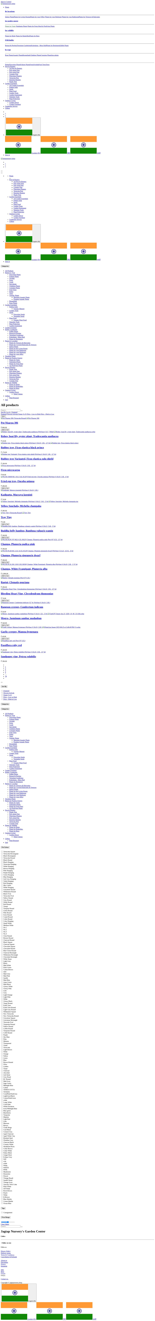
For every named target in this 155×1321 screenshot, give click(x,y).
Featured (6, 691)
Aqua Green (7, 982)
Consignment (7, 1212)
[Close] (2, 682)
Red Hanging (7, 883)
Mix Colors (7, 885)
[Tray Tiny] (16, 513)
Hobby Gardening (11, 329)
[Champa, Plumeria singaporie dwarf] (37, 551)
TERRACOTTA (9, 1090)
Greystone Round (9, 889)
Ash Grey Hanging (9, 879)
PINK (5, 1170)
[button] (9, 412)
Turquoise (6, 1115)
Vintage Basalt (8, 1178)
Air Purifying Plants (48, 26)
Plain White (7, 1186)
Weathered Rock (8, 1146)
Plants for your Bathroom (70, 17)
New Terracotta (8, 1014)
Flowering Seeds (19, 314)
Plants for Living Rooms (22, 17)
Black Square (7, 942)
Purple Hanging (8, 873)
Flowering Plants (14, 65)
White (5, 999)
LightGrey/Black (9, 1096)
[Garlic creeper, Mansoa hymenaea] (40, 627)
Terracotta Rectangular (10, 854)
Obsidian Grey (8, 1140)
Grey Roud (7, 1077)
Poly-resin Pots (14, 375)
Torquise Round (8, 908)
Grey (5, 993)
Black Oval (7, 894)
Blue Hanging (8, 877)
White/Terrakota (8, 1106)
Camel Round (8, 917)
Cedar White (7, 1151)
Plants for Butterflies (22, 36)
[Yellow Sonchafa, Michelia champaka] (39, 501)
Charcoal (6, 1071)
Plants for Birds (10, 36)
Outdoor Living (10, 390)
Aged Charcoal (8, 1134)
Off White (6, 1189)
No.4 (5, 934)
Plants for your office (16, 354)
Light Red (6, 1119)
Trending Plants (10, 356)
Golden (5, 1066)
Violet (5, 1045)
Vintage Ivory (8, 1182)
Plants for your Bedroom (53, 17)
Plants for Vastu (14, 360)
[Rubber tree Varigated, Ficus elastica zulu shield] (28, 454)
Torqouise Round (9, 1024)
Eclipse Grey (7, 1157)
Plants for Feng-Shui (34, 26)
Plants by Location (11, 341)
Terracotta (6, 1047)
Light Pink (6, 997)
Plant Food (13, 318)
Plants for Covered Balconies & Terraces (22, 345)
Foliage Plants (25, 65)
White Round (7, 902)
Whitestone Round (9, 892)
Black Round (7, 860)
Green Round (7, 911)
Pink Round (7, 913)
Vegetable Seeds (18, 316)
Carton (5, 1087)
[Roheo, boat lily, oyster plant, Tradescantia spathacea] (48, 432)
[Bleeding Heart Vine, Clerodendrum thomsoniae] (28, 589)
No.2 (5, 929)
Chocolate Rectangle (10, 957)
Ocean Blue (7, 1203)
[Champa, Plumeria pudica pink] (32, 539)
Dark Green (7, 967)
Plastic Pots (13, 369)
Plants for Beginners (53, 45)
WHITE (6, 1167)
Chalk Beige (7, 1127)
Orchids (36, 65)
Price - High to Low (10, 699)
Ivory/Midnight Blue (10, 1109)
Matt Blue (6, 980)
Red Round (7, 904)
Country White (8, 1144)
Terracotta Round (9, 858)
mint (4, 972)
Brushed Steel (8, 1138)
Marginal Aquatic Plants (21, 297)
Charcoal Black (8, 1142)
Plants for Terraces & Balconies (89, 17)
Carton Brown (8, 970)
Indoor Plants (9, 17)
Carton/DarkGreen (9, 1098)
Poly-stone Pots (14, 371)
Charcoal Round (8, 940)
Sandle (5, 978)
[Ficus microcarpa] (18, 465)
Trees (47, 65)
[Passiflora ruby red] (13, 641)
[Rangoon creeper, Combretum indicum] (25, 602)
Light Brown (7, 1050)
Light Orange (7, 995)
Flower (5, 1176)
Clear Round (7, 936)
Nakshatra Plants (21, 26)
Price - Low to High (10, 697)
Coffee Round (8, 1028)
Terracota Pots (14, 379)
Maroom (6, 1123)
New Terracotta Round (11, 1016)
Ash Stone (6, 1075)
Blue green (7, 1111)
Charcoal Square (8, 944)
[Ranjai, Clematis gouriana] (15, 578)
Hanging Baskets (15, 377)
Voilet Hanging (8, 881)
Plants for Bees (34, 36)
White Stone (7, 959)
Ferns (31, 65)
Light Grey (7, 961)
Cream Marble (8, 1201)
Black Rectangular (9, 856)
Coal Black (7, 1130)
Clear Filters (5, 1224)
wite (4, 1161)
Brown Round (8, 1062)
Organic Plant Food (20, 320)
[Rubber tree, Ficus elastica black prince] (39, 443)
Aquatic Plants (18, 55)
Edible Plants (64, 45)
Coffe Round (7, 1033)
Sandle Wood (7, 1180)
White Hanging (8, 866)
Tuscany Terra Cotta (10, 1184)
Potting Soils (13, 307)
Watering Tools (14, 322)
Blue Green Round (9, 951)
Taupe (5, 1069)
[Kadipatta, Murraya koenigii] (19, 490)
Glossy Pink (7, 988)
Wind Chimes (18, 394)
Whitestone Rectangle (10, 955)
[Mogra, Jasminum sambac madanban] (42, 614)
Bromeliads (26, 55)
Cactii (11, 282)
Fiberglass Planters (15, 373)
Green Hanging (8, 875)
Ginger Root (7, 1155)
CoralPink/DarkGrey (10, 1094)
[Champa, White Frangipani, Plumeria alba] (39, 564)
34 (6, 676)
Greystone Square (9, 1018)
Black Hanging (8, 862)
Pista (5, 1039)
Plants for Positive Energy (13, 358)
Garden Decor (14, 392)
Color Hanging (8, 921)
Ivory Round (7, 915)
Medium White (8, 925)
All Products (9, 271)
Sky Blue (6, 1037)
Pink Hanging (8, 871)
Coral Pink (7, 1104)
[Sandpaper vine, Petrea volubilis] (23, 652)
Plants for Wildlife (11, 383)
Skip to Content (6, 2)
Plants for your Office (37, 17)
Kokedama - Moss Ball (38, 45)
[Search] (21, 410)
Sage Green (7, 1083)
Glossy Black (7, 1001)
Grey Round (7, 900)
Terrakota (6, 1092)
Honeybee (6, 1174)
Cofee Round (7, 919)
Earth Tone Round (9, 1007)
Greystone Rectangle (10, 1020)
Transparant (7, 1043)
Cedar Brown (7, 1149)
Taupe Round (7, 1003)
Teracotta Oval (8, 1022)
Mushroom (7, 1172)
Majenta (6, 1117)
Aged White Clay (9, 1136)
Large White (7, 1102)
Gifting (7, 396)
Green (5, 1058)
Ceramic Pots (13, 381)
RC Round (7, 1079)
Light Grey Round (9, 1010)
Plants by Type (10, 273)
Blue (5, 1060)
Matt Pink (6, 976)
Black (5, 963)
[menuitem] (7, 7)
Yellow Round (8, 898)
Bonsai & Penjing (11, 45)
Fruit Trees (42, 65)
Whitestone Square (9, 1012)
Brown (5, 1125)
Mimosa (6, 1041)
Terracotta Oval (8, 896)
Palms (7, 65)
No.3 (5, 932)
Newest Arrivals (8, 693)
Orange (5, 1054)
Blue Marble (7, 1199)
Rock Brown (7, 1191)
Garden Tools (13, 311)
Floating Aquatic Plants (21, 299)
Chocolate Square (9, 946)
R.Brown (6, 1197)
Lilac (5, 991)
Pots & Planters (10, 367)
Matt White (7, 965)
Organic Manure (18, 309)
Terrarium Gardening (24, 45)
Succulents (55, 55)
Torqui (5, 906)
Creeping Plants (46, 55)
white (5, 1100)
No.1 (5, 927)
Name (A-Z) (7, 695)
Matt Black (7, 984)
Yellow (5, 1056)
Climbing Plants (35, 55)
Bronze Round (8, 938)
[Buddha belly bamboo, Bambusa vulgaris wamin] (28, 526)
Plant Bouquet (14, 398)
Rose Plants (9, 55)
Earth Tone (7, 1005)
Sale (6, 400)
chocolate (6, 1073)
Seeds (11, 312)
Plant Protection (14, 324)
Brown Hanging (8, 868)
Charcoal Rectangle (9, 953)
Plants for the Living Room (18, 348)
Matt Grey (6, 974)
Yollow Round (8, 1026)
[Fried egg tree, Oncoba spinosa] (35, 477)
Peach (5, 1193)
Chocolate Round (9, 948)
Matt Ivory (6, 1081)
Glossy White (7, 986)
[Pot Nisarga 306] (20, 418)
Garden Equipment (15, 326)
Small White (7, 923)
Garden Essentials (11, 305)
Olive (5, 1064)
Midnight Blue (8, 1085)
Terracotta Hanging (9, 864)
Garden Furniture (11, 328)
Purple (5, 1035)
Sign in (7, 155)
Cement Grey (7, 1132)
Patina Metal (7, 1153)
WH (4, 1159)
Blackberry (7, 1113)
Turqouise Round (9, 1031)
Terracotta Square (9, 852)
